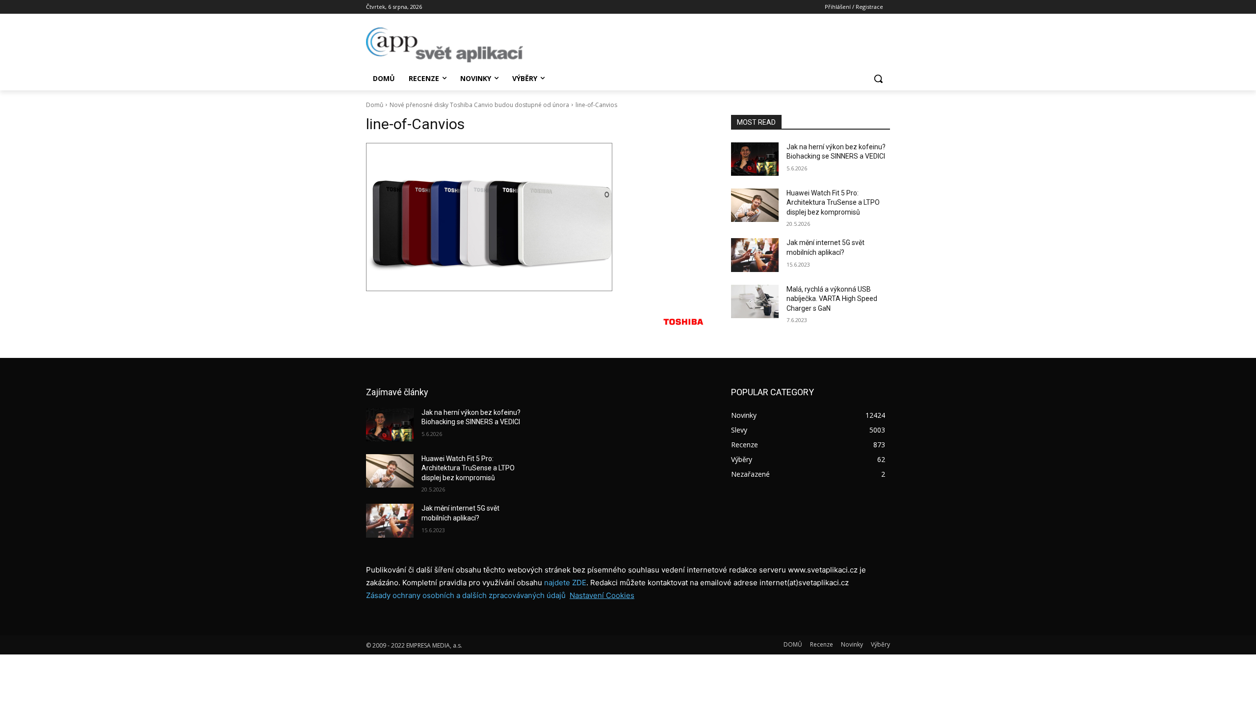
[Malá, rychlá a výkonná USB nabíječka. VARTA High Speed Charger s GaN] (755, 301)
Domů (374, 105)
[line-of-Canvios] (536, 217)
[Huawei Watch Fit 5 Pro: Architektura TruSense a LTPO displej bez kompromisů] (755, 205)
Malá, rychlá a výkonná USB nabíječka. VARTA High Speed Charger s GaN (831, 298)
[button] (878, 78)
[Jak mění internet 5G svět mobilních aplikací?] (755, 255)
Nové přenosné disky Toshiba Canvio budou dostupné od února (479, 105)
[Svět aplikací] (444, 44)
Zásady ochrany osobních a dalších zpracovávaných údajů (466, 595)
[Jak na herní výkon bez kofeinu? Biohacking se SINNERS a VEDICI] (755, 159)
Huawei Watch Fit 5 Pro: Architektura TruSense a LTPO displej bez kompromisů (833, 202)
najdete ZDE (565, 582)
